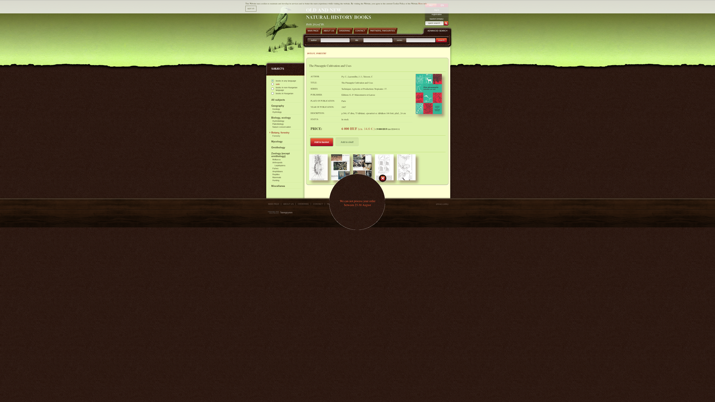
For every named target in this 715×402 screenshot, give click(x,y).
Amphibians (277, 171)
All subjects (278, 99)
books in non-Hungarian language (286, 88)
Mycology (276, 141)
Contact (318, 204)
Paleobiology (278, 124)
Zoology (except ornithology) (280, 155)
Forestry (276, 136)
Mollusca (276, 159)
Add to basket (321, 142)
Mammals (276, 177)
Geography (277, 105)
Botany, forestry (280, 132)
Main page (273, 204)
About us (288, 204)
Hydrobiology (278, 121)
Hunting (275, 180)
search (441, 40)
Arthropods (277, 162)
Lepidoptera (280, 165)
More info (422, 3)
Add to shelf (347, 142)
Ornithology (278, 147)
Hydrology (277, 112)
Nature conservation (281, 127)
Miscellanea (278, 186)
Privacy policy (442, 204)
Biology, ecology (281, 117)
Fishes (275, 168)
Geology (276, 109)
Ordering (303, 204)
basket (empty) (437, 19)
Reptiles (276, 174)
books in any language (286, 81)
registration (437, 14)
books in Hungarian (284, 93)
